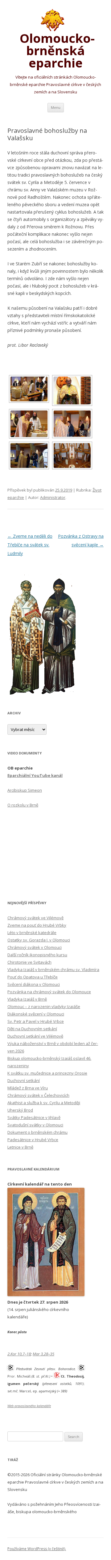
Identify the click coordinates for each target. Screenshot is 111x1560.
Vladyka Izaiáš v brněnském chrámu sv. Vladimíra (53, 969)
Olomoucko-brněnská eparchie (56, 49)
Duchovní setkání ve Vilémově (35, 1036)
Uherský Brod (20, 1110)
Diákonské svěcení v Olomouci (35, 1014)
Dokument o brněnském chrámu (37, 1132)
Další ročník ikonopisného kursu (37, 955)
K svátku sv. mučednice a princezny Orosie (47, 1073)
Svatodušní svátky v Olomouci (35, 1125)
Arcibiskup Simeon (24, 790)
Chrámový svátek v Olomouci (34, 947)
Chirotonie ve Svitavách (29, 962)
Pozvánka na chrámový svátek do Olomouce (49, 991)
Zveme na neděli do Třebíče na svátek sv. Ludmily (29, 544)
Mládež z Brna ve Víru (27, 1088)
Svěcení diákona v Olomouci (33, 984)
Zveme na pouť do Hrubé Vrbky (36, 925)
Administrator (52, 497)
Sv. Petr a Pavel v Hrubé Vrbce (35, 1021)
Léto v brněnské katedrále (31, 932)
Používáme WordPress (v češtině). (36, 1548)
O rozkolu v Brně (22, 805)
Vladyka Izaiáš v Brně (27, 999)
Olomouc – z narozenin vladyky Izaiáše (43, 1006)
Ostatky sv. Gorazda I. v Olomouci (38, 940)
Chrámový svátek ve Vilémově (35, 918)
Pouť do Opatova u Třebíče (32, 977)
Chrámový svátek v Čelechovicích (38, 1095)
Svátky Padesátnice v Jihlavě (33, 1117)
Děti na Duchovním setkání (32, 1028)
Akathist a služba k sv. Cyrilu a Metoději (43, 1102)
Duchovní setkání (23, 1080)
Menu (55, 107)
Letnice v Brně (20, 1147)
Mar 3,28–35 (43, 1354)
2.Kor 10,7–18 (19, 1354)
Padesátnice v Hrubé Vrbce (32, 1139)
